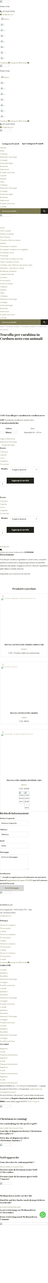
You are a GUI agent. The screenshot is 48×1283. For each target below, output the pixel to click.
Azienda (3, 148)
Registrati (4, 1049)
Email (2, 841)
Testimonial (4, 169)
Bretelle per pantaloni (8, 271)
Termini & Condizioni (8, 925)
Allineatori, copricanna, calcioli (12, 268)
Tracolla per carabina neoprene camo (24, 780)
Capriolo (3, 455)
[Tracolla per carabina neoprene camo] (24, 756)
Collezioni (3, 287)
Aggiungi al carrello (20, 480)
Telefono (3, 829)
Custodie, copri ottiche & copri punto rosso (16, 265)
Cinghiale (3, 461)
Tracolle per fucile (7, 252)
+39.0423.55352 (9, 913)
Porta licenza (5, 280)
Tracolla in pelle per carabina (24, 713)
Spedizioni (4, 973)
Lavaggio (4, 160)
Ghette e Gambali (7, 234)
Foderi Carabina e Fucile (9, 262)
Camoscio (4, 452)
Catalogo (4, 154)
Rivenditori (4, 166)
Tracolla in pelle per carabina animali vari (24, 645)
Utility (2, 151)
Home (2, 228)
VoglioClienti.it (34, 1089)
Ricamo (3, 448)
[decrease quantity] (1, 480)
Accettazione (5, 873)
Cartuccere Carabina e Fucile (11, 259)
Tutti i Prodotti (5, 231)
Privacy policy (5, 928)
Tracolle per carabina (8, 246)
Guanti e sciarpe (6, 283)
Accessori (3, 277)
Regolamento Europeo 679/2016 (19, 880)
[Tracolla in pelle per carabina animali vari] (24, 621)
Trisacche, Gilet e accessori (10, 240)
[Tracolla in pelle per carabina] (24, 689)
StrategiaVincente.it (8, 1092)
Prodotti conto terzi (7, 172)
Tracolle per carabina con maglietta (14, 249)
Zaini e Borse (5, 237)
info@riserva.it (5, 916)
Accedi (2, 1052)
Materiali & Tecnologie (8, 157)
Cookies (3, 931)
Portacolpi (4, 256)
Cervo (2, 458)
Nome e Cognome (7, 818)
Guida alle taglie (6, 163)
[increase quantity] (1, 490)
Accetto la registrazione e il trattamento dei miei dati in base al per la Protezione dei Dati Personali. (23, 880)
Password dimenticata (8, 1055)
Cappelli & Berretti (7, 274)
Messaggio (4, 852)
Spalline (3, 243)
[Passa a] (24, 19)
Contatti (3, 176)
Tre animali (4, 464)
